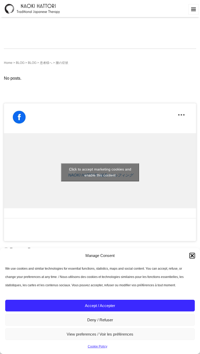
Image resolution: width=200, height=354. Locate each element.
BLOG (20, 63)
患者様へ (46, 63)
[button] (192, 255)
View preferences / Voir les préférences (100, 334)
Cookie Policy (97, 346)
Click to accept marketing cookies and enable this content (100, 172)
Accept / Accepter (100, 305)
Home (8, 63)
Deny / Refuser (100, 320)
